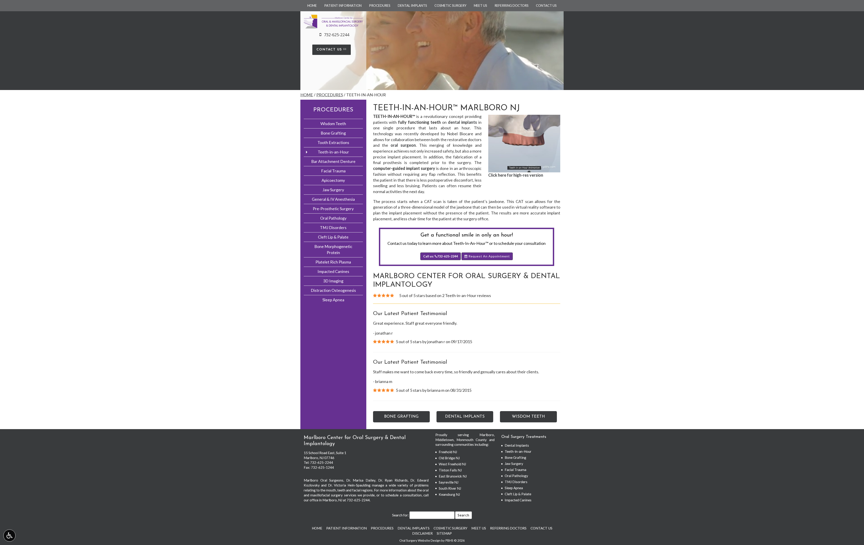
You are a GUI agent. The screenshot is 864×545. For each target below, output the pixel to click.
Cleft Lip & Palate (333, 236)
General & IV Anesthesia (333, 199)
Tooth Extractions (333, 142)
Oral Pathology (333, 218)
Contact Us (546, 5)
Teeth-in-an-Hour (333, 151)
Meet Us (480, 5)
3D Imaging (333, 280)
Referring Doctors (512, 5)
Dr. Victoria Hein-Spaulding (349, 485)
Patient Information (343, 5)
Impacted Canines (333, 271)
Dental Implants (412, 5)
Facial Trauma (333, 170)
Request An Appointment (489, 256)
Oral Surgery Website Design (420, 540)
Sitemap (444, 533)
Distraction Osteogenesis (333, 290)
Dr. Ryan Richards (393, 480)
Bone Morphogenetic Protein (333, 249)
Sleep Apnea (333, 299)
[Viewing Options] (9, 535)
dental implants (462, 122)
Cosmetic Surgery (450, 5)
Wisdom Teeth (333, 123)
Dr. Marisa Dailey (360, 480)
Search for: (400, 515)
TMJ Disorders (333, 227)
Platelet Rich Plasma (333, 261)
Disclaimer (422, 533)
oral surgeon (403, 145)
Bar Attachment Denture (333, 161)
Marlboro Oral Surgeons (323, 480)
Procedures (379, 5)
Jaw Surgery (333, 189)
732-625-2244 (321, 462)
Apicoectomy (333, 180)
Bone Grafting (333, 133)
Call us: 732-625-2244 (440, 256)
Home (312, 5)
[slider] (524, 168)
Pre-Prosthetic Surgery (333, 208)
